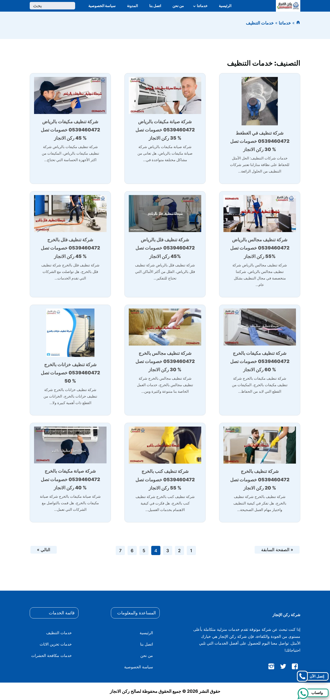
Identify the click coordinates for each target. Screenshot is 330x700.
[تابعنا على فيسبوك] (295, 667)
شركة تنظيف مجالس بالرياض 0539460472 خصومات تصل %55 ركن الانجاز (259, 248)
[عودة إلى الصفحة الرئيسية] (298, 22)
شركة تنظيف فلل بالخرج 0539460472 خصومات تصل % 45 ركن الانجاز (70, 248)
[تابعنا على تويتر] (283, 667)
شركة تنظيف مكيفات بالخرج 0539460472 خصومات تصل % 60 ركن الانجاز (259, 361)
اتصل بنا (155, 5)
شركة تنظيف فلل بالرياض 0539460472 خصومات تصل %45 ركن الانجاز (165, 248)
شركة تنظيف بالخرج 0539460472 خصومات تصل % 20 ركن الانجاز (259, 479)
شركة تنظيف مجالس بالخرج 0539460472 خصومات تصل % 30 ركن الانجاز (165, 361)
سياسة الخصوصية (102, 5)
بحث (37, 5)
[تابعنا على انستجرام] (271, 667)
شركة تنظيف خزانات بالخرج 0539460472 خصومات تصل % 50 (70, 373)
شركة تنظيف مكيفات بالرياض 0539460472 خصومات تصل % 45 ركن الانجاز (70, 130)
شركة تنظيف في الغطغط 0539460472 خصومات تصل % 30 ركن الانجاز (259, 141)
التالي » (43, 549)
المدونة (132, 5)
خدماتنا (202, 5)
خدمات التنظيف (59, 632)
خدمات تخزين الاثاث (56, 644)
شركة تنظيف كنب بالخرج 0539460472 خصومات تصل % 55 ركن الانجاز (165, 479)
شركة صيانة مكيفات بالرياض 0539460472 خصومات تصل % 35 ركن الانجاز (165, 130)
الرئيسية (225, 5)
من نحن (178, 5)
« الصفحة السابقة (277, 549)
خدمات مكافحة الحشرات (51, 655)
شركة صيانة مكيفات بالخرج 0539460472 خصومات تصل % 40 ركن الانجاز (70, 479)
